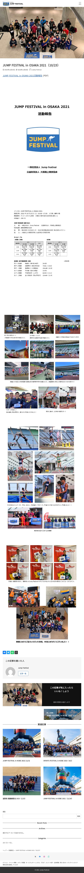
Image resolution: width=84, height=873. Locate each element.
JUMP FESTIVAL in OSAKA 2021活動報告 (22, 75)
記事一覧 (23, 673)
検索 (4, 812)
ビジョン (5, 862)
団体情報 (56, 862)
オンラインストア (72, 862)
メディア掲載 (21, 862)
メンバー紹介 (49, 862)
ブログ (43, 862)
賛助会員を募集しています (10, 865)
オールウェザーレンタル (33, 862)
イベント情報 (12, 862)
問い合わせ (63, 862)
